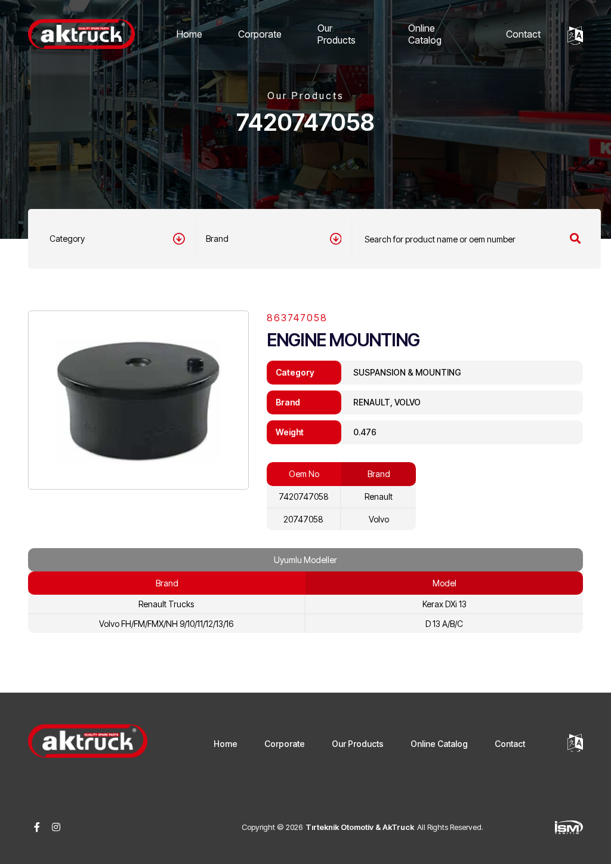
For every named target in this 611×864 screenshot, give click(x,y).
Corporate (260, 34)
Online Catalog (425, 34)
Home (189, 34)
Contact (523, 34)
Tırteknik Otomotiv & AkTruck (360, 827)
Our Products (336, 34)
